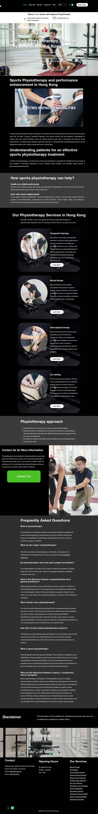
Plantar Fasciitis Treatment (78, 775)
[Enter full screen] (80, 124)
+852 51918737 (52, 750)
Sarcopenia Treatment (76, 791)
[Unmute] (20, 124)
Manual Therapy (75, 767)
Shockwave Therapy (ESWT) (79, 794)
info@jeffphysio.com (15, 771)
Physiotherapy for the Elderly (79, 786)
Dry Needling (74, 770)
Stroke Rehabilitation (76, 788)
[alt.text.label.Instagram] (69, 5)
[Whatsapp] (72, 5)
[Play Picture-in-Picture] (77, 124)
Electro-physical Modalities (78, 797)
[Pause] (17, 124)
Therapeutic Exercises (77, 799)
